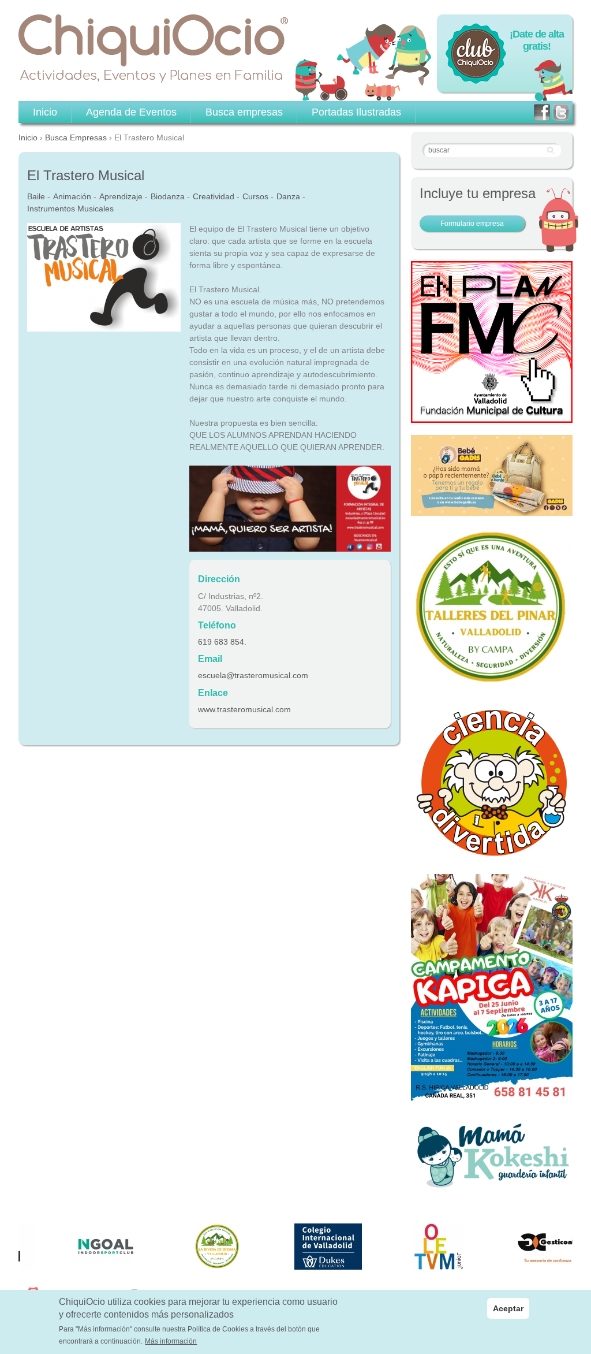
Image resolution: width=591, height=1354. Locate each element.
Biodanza (168, 196)
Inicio (28, 137)
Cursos (255, 196)
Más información (171, 1341)
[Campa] (492, 681)
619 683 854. (222, 641)
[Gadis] (492, 509)
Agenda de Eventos (131, 112)
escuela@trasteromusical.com (253, 675)
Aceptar (508, 1308)
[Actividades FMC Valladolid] (492, 416)
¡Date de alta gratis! (537, 40)
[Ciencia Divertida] (492, 855)
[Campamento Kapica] (492, 1096)
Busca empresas (244, 112)
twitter (561, 112)
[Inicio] (153, 48)
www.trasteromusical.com (244, 709)
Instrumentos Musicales (70, 208)
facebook (542, 112)
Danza (288, 196)
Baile (36, 196)
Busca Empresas (76, 137)
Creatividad (213, 196)
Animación (72, 196)
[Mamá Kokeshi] (492, 1186)
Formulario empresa (472, 224)
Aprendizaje (121, 196)
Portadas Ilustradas (356, 112)
